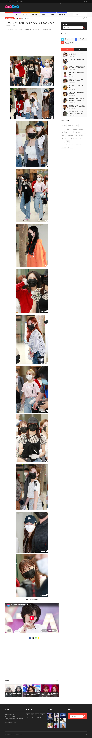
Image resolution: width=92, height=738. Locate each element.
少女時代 (81, 126)
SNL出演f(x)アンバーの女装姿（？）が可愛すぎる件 (77, 53)
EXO (84, 132)
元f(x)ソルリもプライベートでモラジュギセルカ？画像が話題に (77, 79)
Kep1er (81, 129)
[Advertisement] (61, 8)
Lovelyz (63, 142)
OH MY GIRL (78, 142)
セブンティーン (68, 129)
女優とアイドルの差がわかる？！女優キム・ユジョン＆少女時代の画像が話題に (77, 67)
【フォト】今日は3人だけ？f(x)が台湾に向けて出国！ (76, 60)
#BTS (17, 14)
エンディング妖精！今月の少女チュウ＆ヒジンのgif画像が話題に (50, 693)
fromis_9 (80, 138)
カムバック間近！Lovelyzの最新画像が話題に (76, 93)
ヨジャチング (64, 144)
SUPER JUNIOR (78, 144)
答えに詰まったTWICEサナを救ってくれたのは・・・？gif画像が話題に (76, 99)
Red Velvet (78, 132)
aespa (75, 129)
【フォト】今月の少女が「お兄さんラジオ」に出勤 (14, 693)
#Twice (25, 14)
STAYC (66, 132)
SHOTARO (64, 147)
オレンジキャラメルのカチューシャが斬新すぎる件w (76, 86)
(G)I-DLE (71, 132)
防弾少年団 (71, 126)
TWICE (64, 126)
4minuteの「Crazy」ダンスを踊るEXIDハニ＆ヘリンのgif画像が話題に (77, 106)
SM (68, 142)
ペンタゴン (71, 144)
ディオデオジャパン (8, 1)
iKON (72, 147)
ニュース (52, 14)
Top (86, 734)
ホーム (9, 14)
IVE (77, 126)
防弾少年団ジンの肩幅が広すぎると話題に (76, 73)
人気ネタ (67, 49)
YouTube (34, 14)
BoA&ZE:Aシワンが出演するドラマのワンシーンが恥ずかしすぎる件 (76, 112)
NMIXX (63, 135)
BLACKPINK (69, 135)
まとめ (43, 14)
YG (68, 147)
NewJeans (81, 135)
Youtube (42, 714)
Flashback (62, 14)
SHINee (84, 142)
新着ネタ (80, 49)
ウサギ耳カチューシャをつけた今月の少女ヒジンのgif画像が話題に (32, 693)
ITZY (76, 135)
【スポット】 (64, 138)
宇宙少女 (72, 142)
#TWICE (37, 714)
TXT (62, 132)
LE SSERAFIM (73, 139)
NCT (63, 129)
